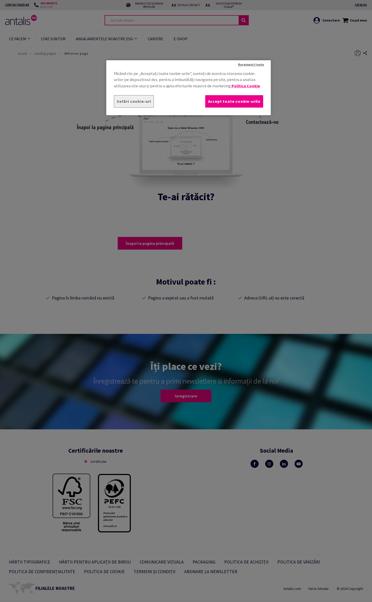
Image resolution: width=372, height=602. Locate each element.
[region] (188, 87)
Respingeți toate (251, 64)
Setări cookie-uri (134, 101)
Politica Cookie (246, 85)
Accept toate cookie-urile (234, 101)
